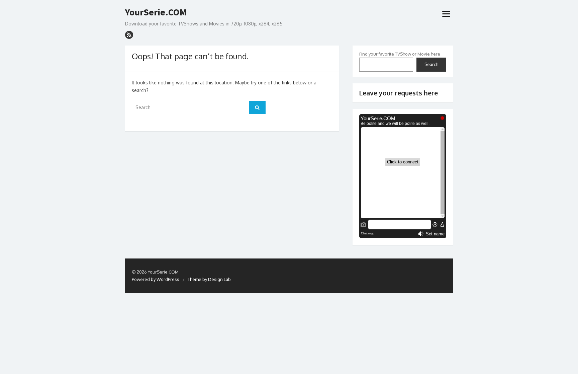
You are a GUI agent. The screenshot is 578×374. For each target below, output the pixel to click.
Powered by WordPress (155, 279)
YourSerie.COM (156, 12)
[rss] (129, 35)
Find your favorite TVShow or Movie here (399, 54)
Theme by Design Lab (209, 279)
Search (431, 64)
